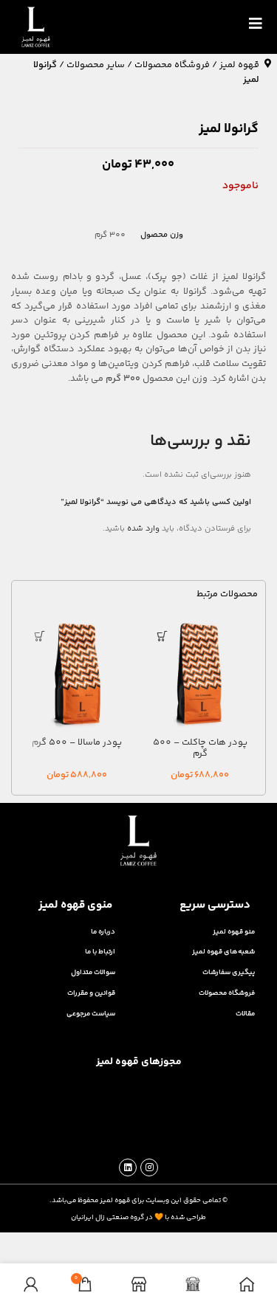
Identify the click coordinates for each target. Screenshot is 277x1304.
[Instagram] (149, 1167)
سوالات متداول (93, 972)
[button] (163, 636)
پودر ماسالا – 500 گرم (77, 742)
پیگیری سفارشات (228, 972)
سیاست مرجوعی (90, 1013)
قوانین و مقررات (91, 992)
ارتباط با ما (100, 951)
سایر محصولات (95, 65)
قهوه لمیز (239, 65)
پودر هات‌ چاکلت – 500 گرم (200, 748)
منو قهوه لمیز (234, 931)
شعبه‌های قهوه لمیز (223, 951)
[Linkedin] (128, 1167)
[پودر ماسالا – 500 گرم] (76, 673)
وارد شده (143, 528)
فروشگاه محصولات (172, 65)
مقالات (245, 1013)
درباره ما (103, 931)
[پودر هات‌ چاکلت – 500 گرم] (200, 673)
